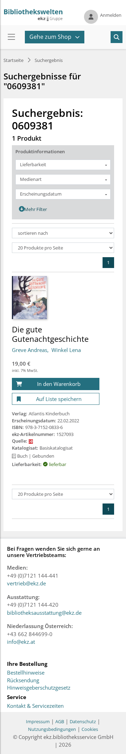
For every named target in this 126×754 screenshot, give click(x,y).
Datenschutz (83, 721)
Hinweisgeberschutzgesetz (38, 687)
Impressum (38, 721)
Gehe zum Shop (50, 37)
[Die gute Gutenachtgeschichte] (29, 297)
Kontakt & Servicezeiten (35, 706)
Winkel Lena (66, 349)
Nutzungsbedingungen (52, 729)
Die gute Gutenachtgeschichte (50, 334)
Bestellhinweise (25, 672)
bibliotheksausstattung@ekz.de (44, 612)
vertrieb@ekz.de (26, 583)
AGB (59, 721)
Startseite (13, 60)
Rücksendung (23, 680)
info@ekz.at (21, 641)
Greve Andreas (29, 349)
